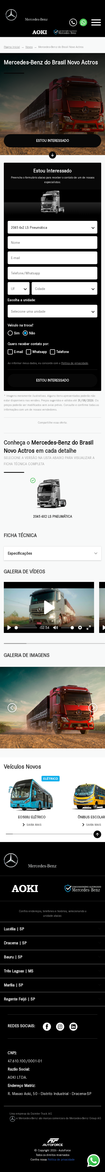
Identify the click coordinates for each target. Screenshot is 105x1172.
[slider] (26, 627)
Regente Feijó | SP (19, 999)
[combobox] (52, 227)
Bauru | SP (13, 957)
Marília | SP (13, 985)
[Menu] (96, 22)
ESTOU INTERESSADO (52, 380)
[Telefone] (73, 22)
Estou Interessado (52, 140)
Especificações (20, 553)
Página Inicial (12, 47)
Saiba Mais (34, 824)
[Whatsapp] (83, 22)
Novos (29, 47)
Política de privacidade (74, 363)
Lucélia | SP (14, 929)
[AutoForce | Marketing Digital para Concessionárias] (52, 1141)
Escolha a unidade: (21, 300)
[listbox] (52, 311)
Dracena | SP (15, 943)
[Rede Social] (46, 1026)
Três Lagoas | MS (18, 971)
